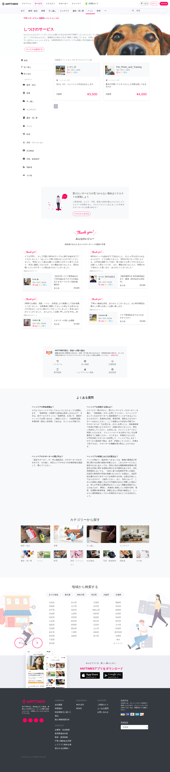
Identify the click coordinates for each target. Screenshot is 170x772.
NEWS (79, 708)
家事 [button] (43, 11)
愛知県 (74, 628)
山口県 (96, 628)
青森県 (52, 606)
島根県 (96, 617)
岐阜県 (74, 621)
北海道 (52, 602)
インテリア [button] (64, 11)
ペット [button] (90, 11)
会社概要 (58, 705)
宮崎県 (118, 628)
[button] (144, 3)
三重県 (74, 632)
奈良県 (96, 606)
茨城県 (52, 628)
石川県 (74, 606)
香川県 (96, 636)
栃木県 (52, 632)
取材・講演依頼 (61, 737)
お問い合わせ (102, 712)
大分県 (118, 625)
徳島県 (96, 632)
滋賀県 (74, 636)
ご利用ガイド (102, 705)
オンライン (118, 643)
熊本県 (118, 621)
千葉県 (52, 640)
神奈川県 (80, 595)
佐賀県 (118, 614)
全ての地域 (53, 595)
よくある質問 (102, 708)
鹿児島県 (118, 632)
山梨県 (74, 614)
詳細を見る (114, 355)
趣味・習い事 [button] (78, 11)
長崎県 (118, 617)
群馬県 (52, 636)
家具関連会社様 (61, 733)
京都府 (118, 595)
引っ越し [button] (52, 11)
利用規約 (58, 708)
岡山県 (96, 621)
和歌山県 (96, 610)
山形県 (52, 621)
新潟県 (52, 643)
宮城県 (52, 614)
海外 (118, 640)
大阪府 (106, 595)
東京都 (67, 595)
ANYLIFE (80, 705)
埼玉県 (94, 595)
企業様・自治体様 (62, 730)
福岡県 (118, 610)
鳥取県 (96, 614)
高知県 (118, 606)
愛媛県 (118, 602)
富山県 (74, 602)
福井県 (74, 610)
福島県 (52, 625)
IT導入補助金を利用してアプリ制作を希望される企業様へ (63, 744)
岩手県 (52, 610)
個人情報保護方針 (62, 720)
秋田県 (52, 617)
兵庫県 (96, 602)
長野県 (74, 617)
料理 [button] (98, 11)
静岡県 (74, 625)
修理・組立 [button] (33, 11)
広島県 (96, 625)
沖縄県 (118, 636)
